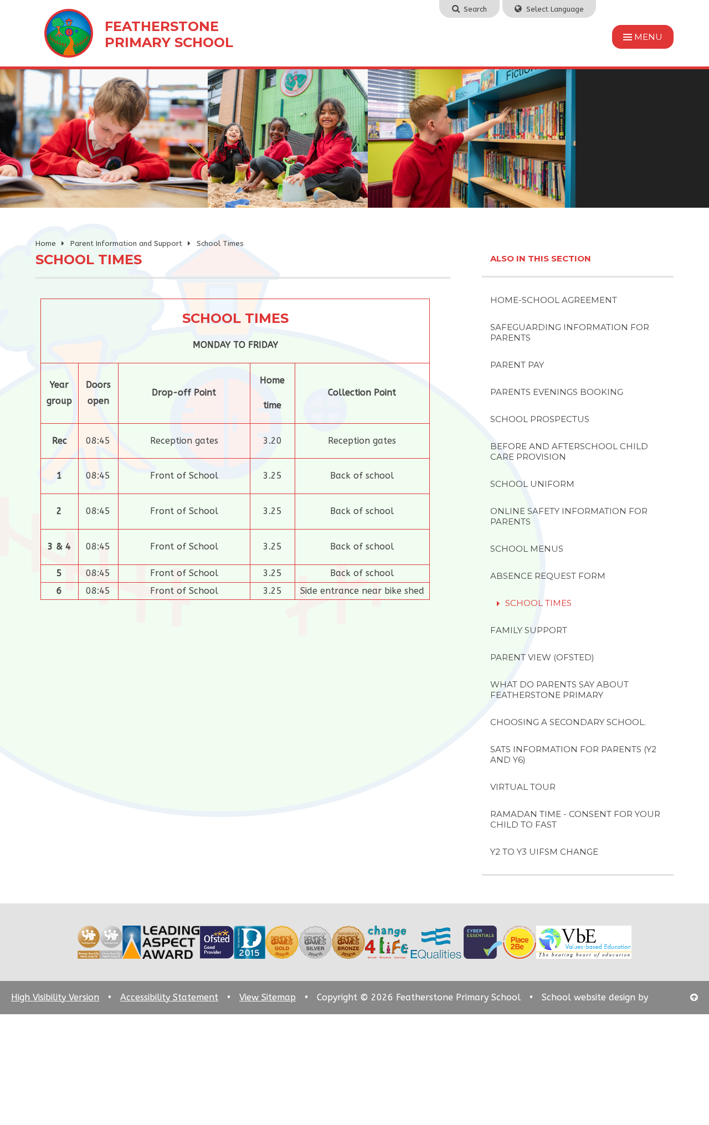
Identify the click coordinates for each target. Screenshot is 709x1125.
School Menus (526, 548)
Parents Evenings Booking (556, 392)
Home (45, 243)
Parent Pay (517, 364)
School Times (220, 243)
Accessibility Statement (169, 997)
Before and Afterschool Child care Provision (569, 451)
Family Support (528, 630)
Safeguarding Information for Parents (569, 332)
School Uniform (532, 484)
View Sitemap (267, 997)
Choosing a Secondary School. (568, 722)
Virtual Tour (523, 787)
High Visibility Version (55, 997)
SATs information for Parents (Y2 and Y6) (573, 754)
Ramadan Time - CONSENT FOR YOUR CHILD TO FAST (575, 819)
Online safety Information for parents (569, 516)
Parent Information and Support (126, 243)
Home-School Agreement (553, 300)
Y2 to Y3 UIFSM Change (544, 851)
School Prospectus (539, 419)
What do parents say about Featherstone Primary (559, 689)
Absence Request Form (547, 576)
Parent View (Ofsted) (542, 657)
